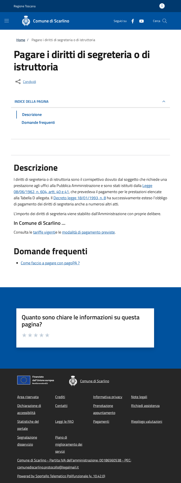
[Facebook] (130, 21)
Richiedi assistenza (145, 405)
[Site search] (164, 21)
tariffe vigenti (44, 232)
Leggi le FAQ (64, 421)
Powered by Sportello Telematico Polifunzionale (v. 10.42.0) (61, 476)
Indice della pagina (32, 101)
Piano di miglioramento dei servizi (68, 444)
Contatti (61, 405)
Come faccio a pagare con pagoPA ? (50, 263)
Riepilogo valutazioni (146, 421)
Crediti (60, 396)
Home (20, 39)
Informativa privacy (107, 396)
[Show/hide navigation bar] (7, 21)
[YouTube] (139, 21)
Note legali (139, 396)
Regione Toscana (25, 6)
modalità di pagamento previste (88, 232)
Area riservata (28, 396)
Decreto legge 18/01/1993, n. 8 (79, 198)
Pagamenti (101, 421)
